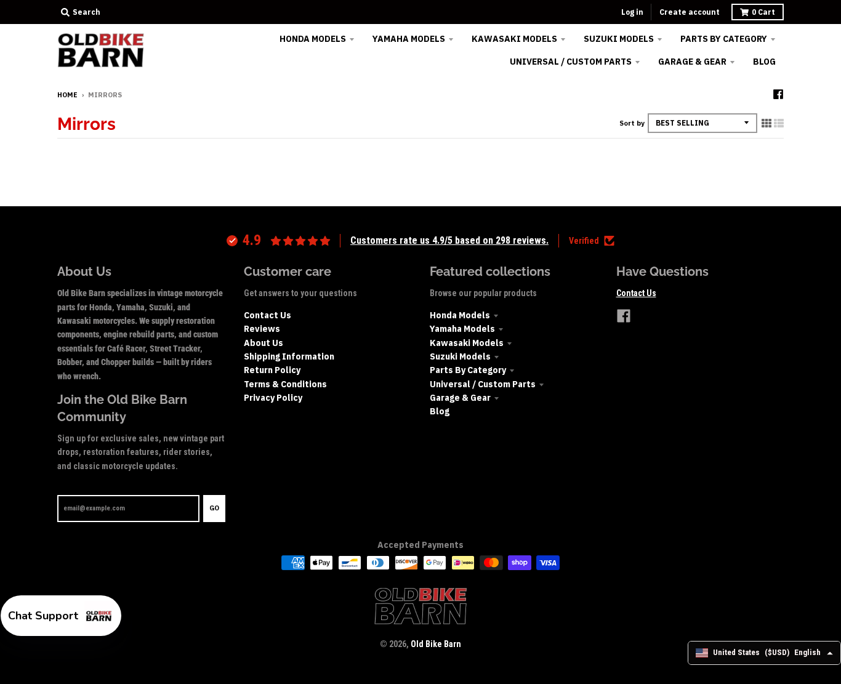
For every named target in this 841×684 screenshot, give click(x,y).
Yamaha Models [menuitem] (408, 38)
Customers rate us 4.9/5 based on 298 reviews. (449, 240)
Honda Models (460, 315)
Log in (632, 12)
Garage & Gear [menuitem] (692, 61)
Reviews (262, 328)
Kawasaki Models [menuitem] (514, 38)
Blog (439, 411)
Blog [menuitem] (764, 61)
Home (67, 95)
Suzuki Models (460, 356)
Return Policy (272, 370)
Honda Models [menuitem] (313, 38)
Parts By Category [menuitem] (723, 38)
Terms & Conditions (285, 384)
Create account (689, 12)
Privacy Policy (273, 397)
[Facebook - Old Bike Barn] (778, 94)
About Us (263, 342)
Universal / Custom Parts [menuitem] (571, 61)
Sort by (632, 123)
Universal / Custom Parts (483, 384)
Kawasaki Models (467, 342)
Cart (763, 12)
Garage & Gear (460, 397)
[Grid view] (766, 123)
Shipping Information (289, 356)
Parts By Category (468, 370)
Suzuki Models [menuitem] (619, 38)
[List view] (779, 123)
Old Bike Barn (436, 644)
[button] (61, 615)
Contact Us (267, 315)
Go (214, 508)
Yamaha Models (462, 328)
